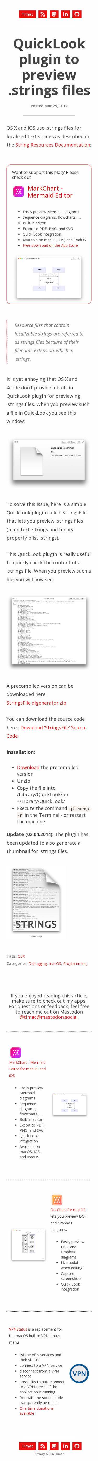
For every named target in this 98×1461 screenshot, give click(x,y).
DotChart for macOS (67, 1209)
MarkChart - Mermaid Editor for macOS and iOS (27, 1069)
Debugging (37, 963)
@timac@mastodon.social (49, 1017)
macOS (55, 963)
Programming (75, 963)
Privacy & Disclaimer (49, 1454)
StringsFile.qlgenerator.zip (36, 703)
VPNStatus (18, 1329)
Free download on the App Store (50, 245)
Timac (27, 14)
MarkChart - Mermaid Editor (50, 192)
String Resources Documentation (52, 145)
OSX (21, 956)
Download (28, 767)
